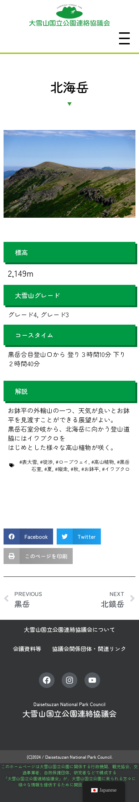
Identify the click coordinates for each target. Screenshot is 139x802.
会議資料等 (27, 648)
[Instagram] (69, 680)
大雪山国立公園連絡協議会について (69, 629)
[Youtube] (92, 680)
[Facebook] (47, 680)
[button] (28, 536)
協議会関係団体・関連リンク (89, 648)
